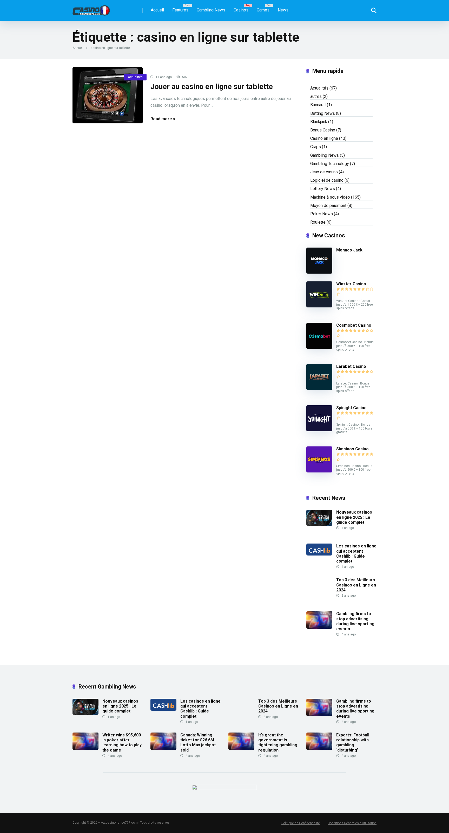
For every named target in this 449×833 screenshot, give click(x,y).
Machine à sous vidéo (330, 197)
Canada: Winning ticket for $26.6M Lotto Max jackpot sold (198, 743)
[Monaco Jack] (319, 272)
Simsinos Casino (352, 448)
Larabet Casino (351, 366)
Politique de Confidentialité (300, 823)
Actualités (135, 77)
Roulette (318, 222)
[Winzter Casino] (319, 306)
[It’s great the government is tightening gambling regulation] (241, 748)
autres (316, 96)
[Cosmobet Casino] (319, 347)
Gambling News (211, 10)
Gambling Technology (329, 163)
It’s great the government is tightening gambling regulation (277, 743)
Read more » (162, 118)
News (283, 10)
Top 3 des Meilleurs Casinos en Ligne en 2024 (356, 584)
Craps (315, 146)
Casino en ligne (324, 138)
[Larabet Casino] (319, 388)
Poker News (321, 213)
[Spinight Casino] (319, 429)
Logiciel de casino (327, 180)
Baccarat (318, 104)
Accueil (157, 10)
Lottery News (322, 188)
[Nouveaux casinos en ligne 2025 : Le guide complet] (319, 524)
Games (263, 10)
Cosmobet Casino (353, 325)
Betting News (322, 113)
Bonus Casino (322, 130)
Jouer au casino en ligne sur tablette (211, 86)
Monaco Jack (349, 250)
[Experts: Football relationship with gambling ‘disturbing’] (319, 748)
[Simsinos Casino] (319, 471)
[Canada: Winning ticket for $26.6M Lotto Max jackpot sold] (163, 748)
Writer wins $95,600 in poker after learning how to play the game (122, 743)
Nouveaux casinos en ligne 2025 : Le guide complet (354, 517)
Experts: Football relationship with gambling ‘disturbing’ (352, 743)
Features (180, 10)
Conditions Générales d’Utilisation (352, 823)
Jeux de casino (324, 171)
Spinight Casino (351, 407)
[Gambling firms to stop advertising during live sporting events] (319, 627)
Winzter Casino (351, 283)
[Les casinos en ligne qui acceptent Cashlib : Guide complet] (319, 554)
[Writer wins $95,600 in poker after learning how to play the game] (85, 748)
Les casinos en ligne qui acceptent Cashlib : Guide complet (356, 554)
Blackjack (318, 121)
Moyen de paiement (328, 205)
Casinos (241, 10)
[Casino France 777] (91, 8)
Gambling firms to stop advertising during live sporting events (355, 621)
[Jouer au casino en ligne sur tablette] (107, 95)
